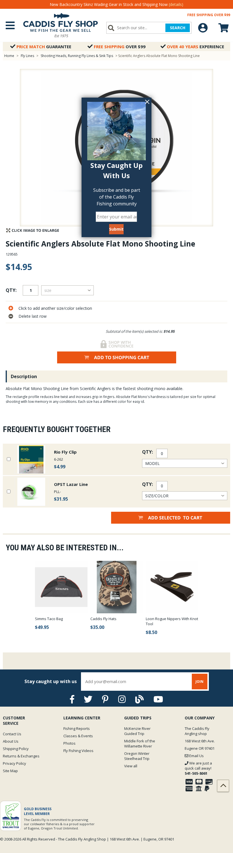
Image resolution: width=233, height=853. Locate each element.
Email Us (196, 755)
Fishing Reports (76, 728)
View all (130, 765)
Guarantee (43, 46)
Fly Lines (27, 55)
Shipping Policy (16, 748)
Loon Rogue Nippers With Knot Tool (172, 621)
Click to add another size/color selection (55, 308)
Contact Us (12, 733)
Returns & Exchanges (21, 756)
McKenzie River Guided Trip (137, 731)
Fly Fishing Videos (78, 750)
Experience (195, 46)
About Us (10, 741)
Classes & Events (78, 735)
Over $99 (119, 46)
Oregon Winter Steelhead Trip (136, 756)
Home (9, 55)
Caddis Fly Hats (103, 618)
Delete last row (32, 316)
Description (24, 376)
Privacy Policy (14, 763)
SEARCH (177, 27)
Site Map (10, 770)
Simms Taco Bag (49, 618)
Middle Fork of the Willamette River (139, 743)
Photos (69, 743)
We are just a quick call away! (198, 768)
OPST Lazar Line (71, 484)
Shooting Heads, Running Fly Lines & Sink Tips (77, 55)
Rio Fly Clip (65, 452)
